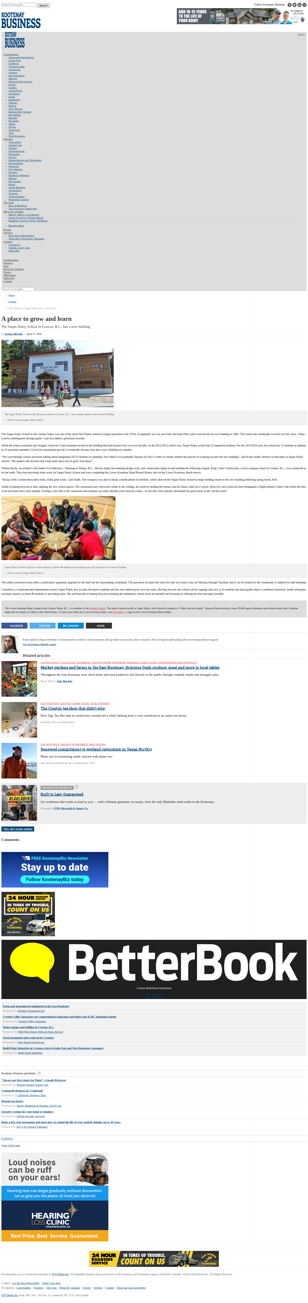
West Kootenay (17, 136)
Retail (12, 184)
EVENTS (7, 1138)
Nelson (12, 105)
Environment (16, 163)
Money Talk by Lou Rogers (24, 214)
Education (14, 154)
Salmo (12, 124)
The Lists (9, 202)
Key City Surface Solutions (32, 1126)
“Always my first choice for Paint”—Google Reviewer (33, 1080)
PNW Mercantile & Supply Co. (71, 808)
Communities (11, 54)
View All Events (10, 1145)
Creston (13, 72)
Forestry (13, 172)
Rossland (14, 121)
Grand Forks (15, 90)
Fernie (12, 84)
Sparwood (14, 130)
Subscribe (14, 250)
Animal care (15, 145)
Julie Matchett (64, 681)
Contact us (14, 244)
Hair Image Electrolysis (31, 1042)
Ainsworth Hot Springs (21, 57)
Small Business (17, 187)
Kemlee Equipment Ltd (31, 1010)
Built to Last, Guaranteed (62, 794)
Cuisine (13, 148)
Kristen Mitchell (13, 334)
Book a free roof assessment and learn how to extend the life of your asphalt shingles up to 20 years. (61, 1122)
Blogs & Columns (14, 211)
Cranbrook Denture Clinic (31, 1095)
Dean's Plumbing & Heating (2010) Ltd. (39, 1105)
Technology (15, 190)
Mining (13, 178)
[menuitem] (158, 57)
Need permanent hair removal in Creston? (28, 1037)
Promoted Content (19, 199)
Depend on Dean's (12, 1101)
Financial (14, 166)
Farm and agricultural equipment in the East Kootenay (36, 1006)
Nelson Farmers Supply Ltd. (32, 1084)
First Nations (16, 169)
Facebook (16, 625)
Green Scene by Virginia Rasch (26, 217)
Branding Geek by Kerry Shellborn (28, 220)
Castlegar (14, 63)
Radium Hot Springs (20, 111)
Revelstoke (15, 114)
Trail (11, 133)
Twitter (44, 625)
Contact (8, 241)
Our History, (119, 612)
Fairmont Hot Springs (20, 81)
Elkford (13, 78)
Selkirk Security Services (31, 1116)
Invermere (14, 93)
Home (12, 295)
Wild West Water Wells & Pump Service (40, 1031)
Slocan (12, 127)
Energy (13, 157)
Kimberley (14, 99)
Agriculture (15, 142)
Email (101, 625)
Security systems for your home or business (27, 1111)
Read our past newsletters (131, 1287)
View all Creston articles (17, 828)
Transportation (17, 196)
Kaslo (12, 96)
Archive (8, 232)
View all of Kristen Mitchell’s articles (39, 644)
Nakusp (13, 102)
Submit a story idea (19, 247)
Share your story (51, 1283)
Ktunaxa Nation (97, 608)
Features (8, 139)
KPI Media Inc (60, 1274)
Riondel (13, 117)
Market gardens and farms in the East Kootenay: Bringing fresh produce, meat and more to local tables (130, 667)
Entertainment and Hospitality (25, 160)
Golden (13, 87)
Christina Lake (17, 66)
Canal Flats (15, 60)
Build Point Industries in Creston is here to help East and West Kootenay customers (53, 1048)
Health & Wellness (19, 175)
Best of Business (18, 205)
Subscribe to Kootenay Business (26, 238)
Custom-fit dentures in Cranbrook (22, 1090)
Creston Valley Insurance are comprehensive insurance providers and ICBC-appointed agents (59, 1016)
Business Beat (16, 225)
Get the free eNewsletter (25, 1283)
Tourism (13, 193)
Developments (17, 151)
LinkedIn (73, 625)
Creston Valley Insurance (32, 1021)
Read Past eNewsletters (21, 235)
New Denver (16, 108)
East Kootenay (17, 75)
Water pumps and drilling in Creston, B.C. (28, 1027)
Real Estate (15, 181)
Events (87, 1287)
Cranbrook (14, 69)
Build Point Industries (30, 1052)
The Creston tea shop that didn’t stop (73, 708)
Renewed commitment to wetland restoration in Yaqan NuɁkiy (96, 749)
